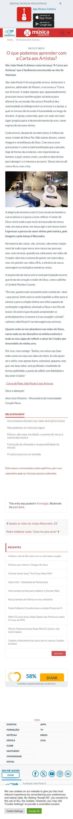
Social (10, 762)
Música (11, 740)
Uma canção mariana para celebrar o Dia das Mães (34, 591)
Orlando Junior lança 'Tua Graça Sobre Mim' (30, 573)
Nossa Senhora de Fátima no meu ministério (30, 599)
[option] (36, 17)
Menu (62, 33)
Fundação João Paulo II (34, 783)
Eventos (11, 724)
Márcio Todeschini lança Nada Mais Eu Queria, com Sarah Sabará (34, 630)
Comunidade (14, 756)
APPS (43, 724)
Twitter (43, 774)
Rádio (43, 735)
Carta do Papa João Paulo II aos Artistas (30, 383)
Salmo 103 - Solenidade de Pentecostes (28, 582)
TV (41, 730)
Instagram (60, 774)
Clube (10, 746)
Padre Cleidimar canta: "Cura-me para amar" (32, 531)
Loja (43, 740)
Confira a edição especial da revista (36, 684)
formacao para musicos (28, 39)
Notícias (12, 735)
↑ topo (36, 720)
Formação (43, 503)
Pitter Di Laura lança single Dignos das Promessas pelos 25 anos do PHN (36, 618)
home (10, 39)
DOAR (10, 775)
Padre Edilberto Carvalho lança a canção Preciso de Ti (35, 608)
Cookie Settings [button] (15, 811)
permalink (18, 507)
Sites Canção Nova (69, 33)
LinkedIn (68, 774)
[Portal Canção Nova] (9, 32)
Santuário (13, 751)
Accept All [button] (34, 811)
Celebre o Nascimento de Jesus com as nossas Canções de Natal (36, 642)
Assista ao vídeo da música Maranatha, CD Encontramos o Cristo (31, 524)
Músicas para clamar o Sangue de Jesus (28, 564)
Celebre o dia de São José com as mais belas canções (34, 556)
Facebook (35, 774)
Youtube (52, 774)
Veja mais (59, 653)
